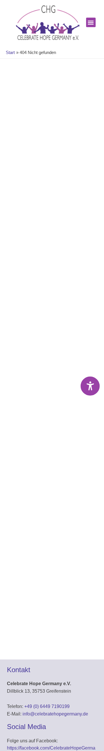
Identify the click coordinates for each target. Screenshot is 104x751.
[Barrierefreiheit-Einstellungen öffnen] (90, 386)
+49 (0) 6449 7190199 (47, 706)
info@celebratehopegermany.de (55, 713)
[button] (91, 22)
